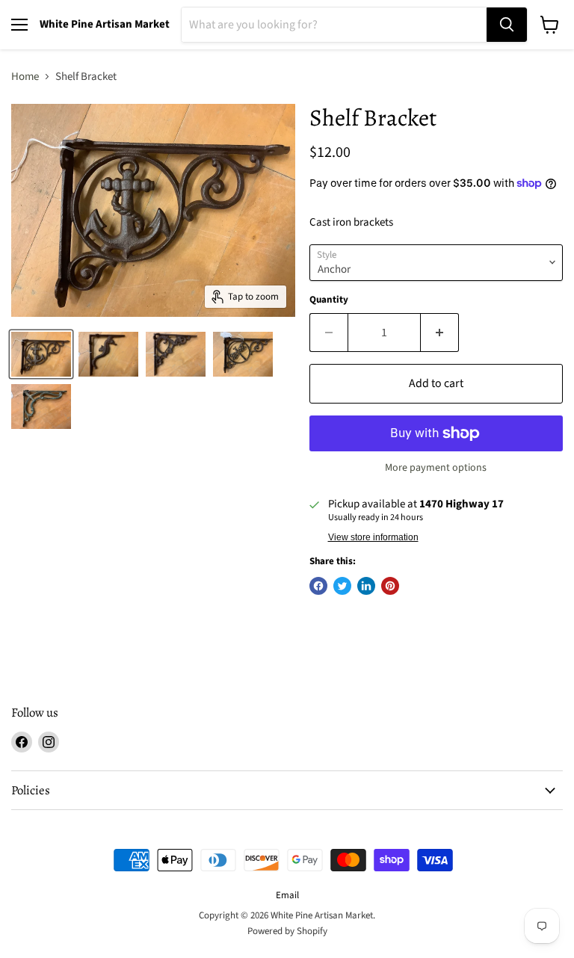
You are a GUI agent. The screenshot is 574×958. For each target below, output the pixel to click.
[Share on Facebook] (318, 586)
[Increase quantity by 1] (440, 332)
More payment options (436, 468)
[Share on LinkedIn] (366, 586)
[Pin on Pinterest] (390, 586)
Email (287, 895)
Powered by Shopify (287, 931)
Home (25, 76)
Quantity (328, 300)
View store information (373, 537)
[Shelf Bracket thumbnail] (41, 354)
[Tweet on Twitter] (342, 586)
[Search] (507, 24)
